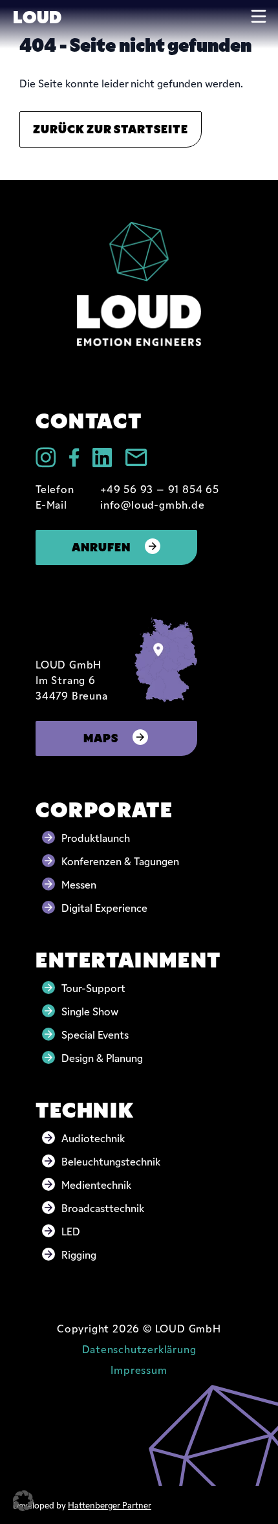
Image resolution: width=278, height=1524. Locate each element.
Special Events (95, 1034)
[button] (23, 1500)
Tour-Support (93, 987)
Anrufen (101, 545)
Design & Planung (102, 1057)
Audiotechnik (93, 1138)
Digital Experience (104, 907)
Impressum (139, 1369)
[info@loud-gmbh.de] (136, 457)
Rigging (78, 1254)
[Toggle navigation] (258, 16)
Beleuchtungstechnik (110, 1161)
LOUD (37, 15)
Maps (100, 736)
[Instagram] (46, 457)
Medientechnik (96, 1184)
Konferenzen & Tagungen (120, 861)
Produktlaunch (95, 837)
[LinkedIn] (102, 457)
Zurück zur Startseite (110, 127)
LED (70, 1231)
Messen (78, 884)
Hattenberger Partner (109, 1504)
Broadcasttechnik (102, 1207)
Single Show (89, 1011)
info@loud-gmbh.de (152, 504)
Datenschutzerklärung (139, 1349)
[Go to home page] (139, 283)
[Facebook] (74, 457)
